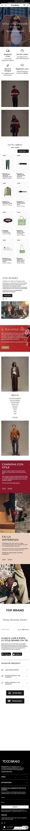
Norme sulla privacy (6, 811)
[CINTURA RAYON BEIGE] (22, 191)
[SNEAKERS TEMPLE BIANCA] (7, 248)
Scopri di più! (19, 769)
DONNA (10, 488)
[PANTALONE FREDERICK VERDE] (7, 164)
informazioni (6, 782)
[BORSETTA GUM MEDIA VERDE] (22, 248)
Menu (3, 777)
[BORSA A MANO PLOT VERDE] (22, 220)
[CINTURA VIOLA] (7, 220)
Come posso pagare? (12, 670)
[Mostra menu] (2, 5)
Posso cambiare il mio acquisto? (12, 683)
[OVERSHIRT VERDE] (7, 191)
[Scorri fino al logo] (14, 629)
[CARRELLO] (27, 5)
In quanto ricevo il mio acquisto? (12, 676)
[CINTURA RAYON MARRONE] (22, 164)
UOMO (4, 488)
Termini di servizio (16, 811)
